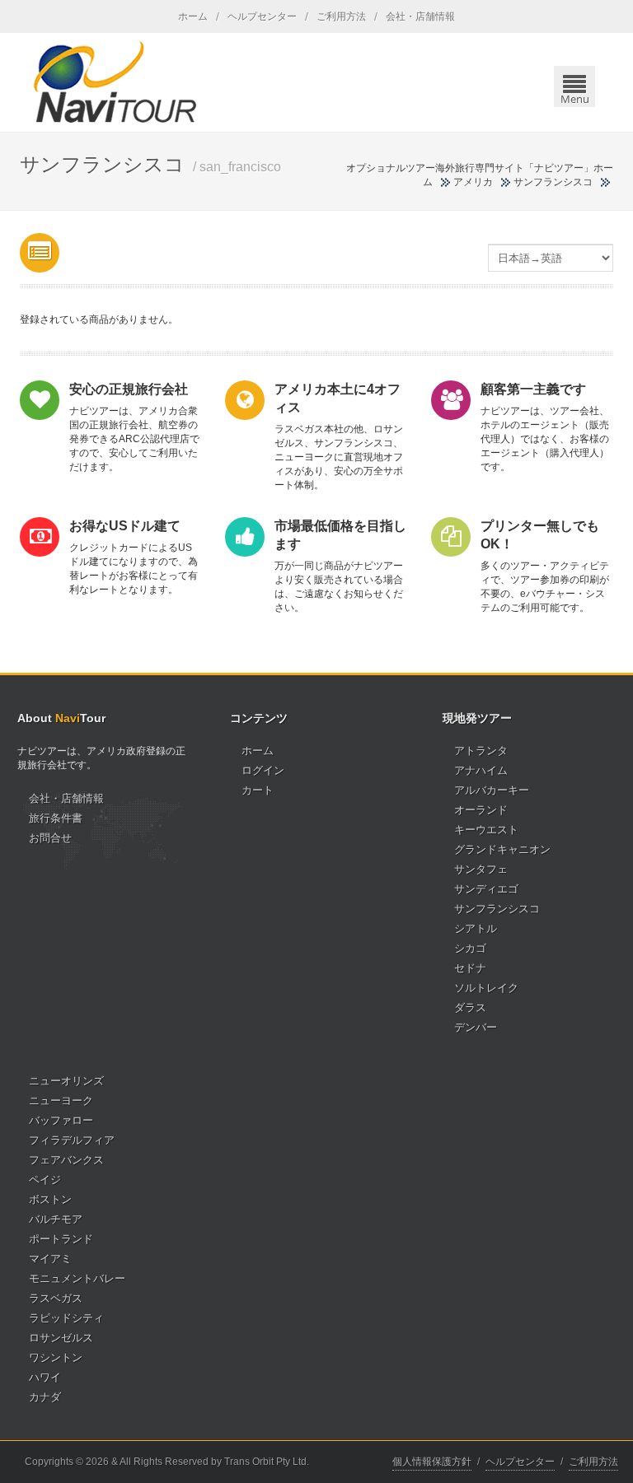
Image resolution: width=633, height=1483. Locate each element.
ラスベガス (55, 1298)
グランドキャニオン (502, 849)
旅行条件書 (55, 818)
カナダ (45, 1397)
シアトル (475, 928)
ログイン (262, 770)
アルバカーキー (491, 790)
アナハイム (481, 770)
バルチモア (55, 1219)
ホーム (193, 16)
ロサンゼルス (61, 1337)
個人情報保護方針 (431, 1461)
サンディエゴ (486, 889)
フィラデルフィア (72, 1140)
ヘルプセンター (262, 16)
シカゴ (470, 948)
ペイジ (45, 1179)
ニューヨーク (61, 1100)
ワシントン (55, 1357)
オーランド (481, 810)
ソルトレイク (486, 988)
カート (257, 790)
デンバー (475, 1027)
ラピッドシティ (66, 1318)
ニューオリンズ (66, 1081)
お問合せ (50, 838)
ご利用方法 (341, 16)
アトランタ (481, 750)
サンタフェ (481, 869)
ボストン (50, 1199)
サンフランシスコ (497, 908)
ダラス (470, 1007)
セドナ (470, 968)
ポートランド (61, 1239)
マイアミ (50, 1258)
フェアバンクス (66, 1160)
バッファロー (61, 1120)
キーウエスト (486, 829)
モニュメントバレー (77, 1278)
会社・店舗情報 (420, 16)
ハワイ (45, 1377)
